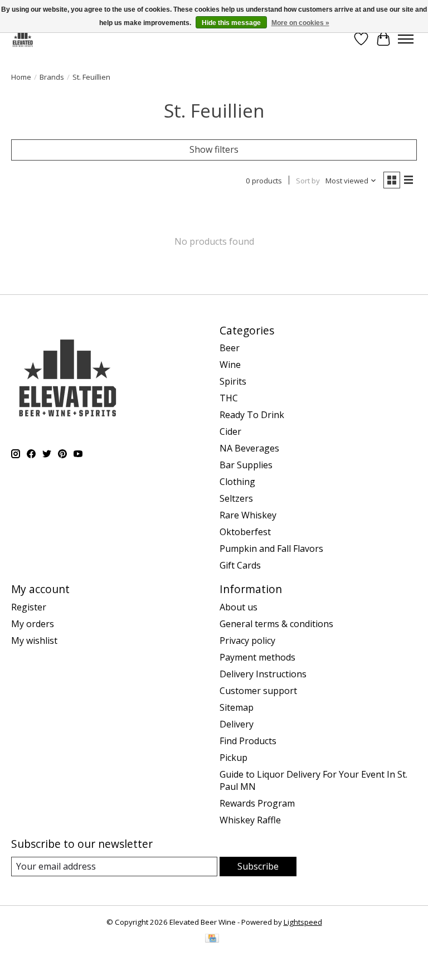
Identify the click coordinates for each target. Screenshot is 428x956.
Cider (230, 431)
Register (28, 607)
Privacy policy (247, 640)
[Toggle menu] (406, 39)
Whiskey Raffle (250, 820)
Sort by (308, 181)
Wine (230, 364)
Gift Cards (240, 565)
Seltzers (236, 498)
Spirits (233, 381)
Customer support (258, 691)
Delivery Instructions (263, 674)
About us (238, 607)
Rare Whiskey (248, 515)
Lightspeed (303, 922)
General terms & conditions (276, 624)
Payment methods (257, 657)
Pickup (233, 757)
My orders (32, 624)
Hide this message (231, 23)
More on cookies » (300, 23)
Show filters (214, 149)
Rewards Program (257, 803)
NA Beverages (249, 448)
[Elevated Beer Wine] (22, 38)
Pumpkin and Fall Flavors (271, 548)
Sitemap (237, 707)
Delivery (237, 724)
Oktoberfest (245, 532)
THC (229, 398)
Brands (52, 77)
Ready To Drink (252, 415)
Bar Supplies (246, 465)
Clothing (237, 481)
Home (21, 77)
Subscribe (258, 866)
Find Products (248, 741)
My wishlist (34, 640)
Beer (230, 348)
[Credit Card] (212, 939)
